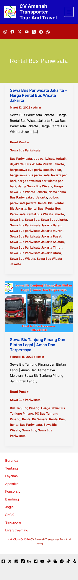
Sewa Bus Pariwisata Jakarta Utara (35, 253)
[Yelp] (75, 561)
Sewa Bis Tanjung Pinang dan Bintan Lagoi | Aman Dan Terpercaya (37, 344)
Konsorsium (14, 491)
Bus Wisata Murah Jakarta (44, 164)
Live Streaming (16, 530)
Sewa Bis (16, 219)
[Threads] (34, 32)
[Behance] (29, 561)
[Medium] (36, 561)
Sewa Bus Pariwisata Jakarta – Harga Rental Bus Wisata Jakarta (38, 95)
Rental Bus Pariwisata (26, 424)
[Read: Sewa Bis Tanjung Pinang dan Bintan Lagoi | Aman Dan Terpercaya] (39, 306)
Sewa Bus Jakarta (54, 219)
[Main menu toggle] (69, 12)
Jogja (9, 507)
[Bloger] (55, 561)
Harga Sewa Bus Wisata (35, 186)
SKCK (9, 515)
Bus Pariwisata (21, 158)
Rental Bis (45, 203)
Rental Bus (36, 208)
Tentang (11, 468)
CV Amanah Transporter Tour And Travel (38, 11)
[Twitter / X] (19, 32)
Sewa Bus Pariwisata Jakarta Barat (35, 225)
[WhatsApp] (48, 32)
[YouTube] (27, 32)
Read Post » (19, 142)
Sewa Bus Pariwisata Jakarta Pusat (35, 236)
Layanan (11, 476)
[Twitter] (10, 561)
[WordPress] (49, 561)
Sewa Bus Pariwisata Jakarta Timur (36, 247)
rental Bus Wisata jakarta (45, 214)
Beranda (11, 460)
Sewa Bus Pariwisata (25, 150)
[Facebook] (12, 32)
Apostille (12, 484)
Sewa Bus (32, 219)
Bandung (12, 499)
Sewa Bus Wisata (22, 258)
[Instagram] (5, 32)
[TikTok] (68, 561)
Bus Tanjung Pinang (24, 408)
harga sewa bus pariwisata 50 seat (35, 169)
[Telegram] (41, 32)
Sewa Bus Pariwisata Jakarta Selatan (37, 242)
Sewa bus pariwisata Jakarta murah (36, 230)
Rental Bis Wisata (34, 419)
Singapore (13, 522)
